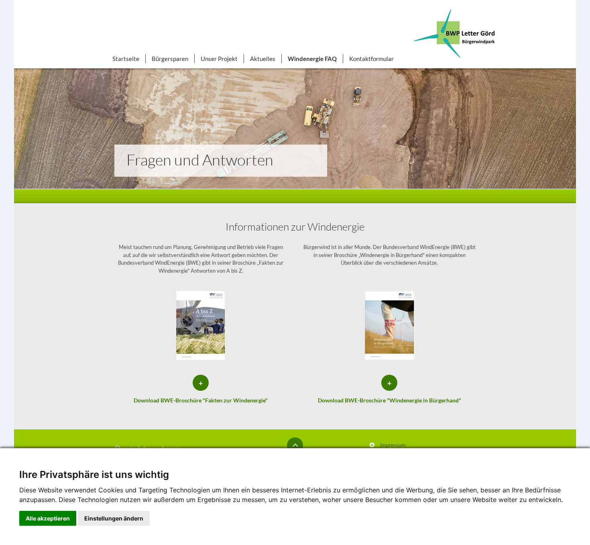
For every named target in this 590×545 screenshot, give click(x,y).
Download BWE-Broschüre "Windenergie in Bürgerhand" (389, 400)
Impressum (393, 445)
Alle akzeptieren (48, 518)
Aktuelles (262, 58)
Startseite (125, 58)
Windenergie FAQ (312, 58)
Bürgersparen (170, 58)
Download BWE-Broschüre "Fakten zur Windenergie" (201, 400)
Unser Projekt (219, 58)
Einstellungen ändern (113, 518)
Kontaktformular (371, 58)
